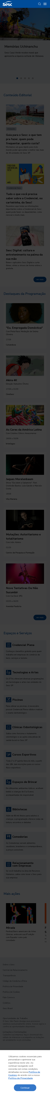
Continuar (25, 1087)
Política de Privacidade (20, 1078)
